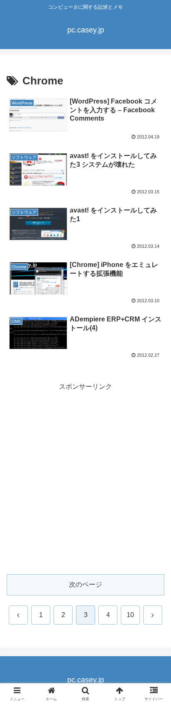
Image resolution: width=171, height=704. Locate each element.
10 (130, 614)
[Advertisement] (85, 478)
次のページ (85, 584)
